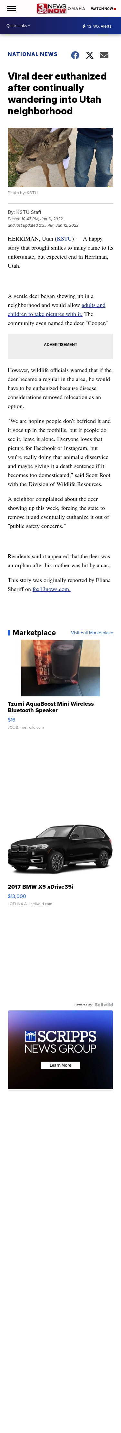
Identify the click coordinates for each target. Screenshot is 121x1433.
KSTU (64, 238)
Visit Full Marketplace (92, 632)
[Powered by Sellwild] (104, 1004)
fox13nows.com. (52, 589)
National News (33, 54)
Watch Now (102, 9)
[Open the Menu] (11, 8)
